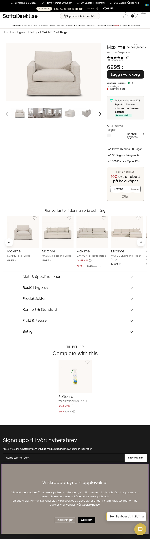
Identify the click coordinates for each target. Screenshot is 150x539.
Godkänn (87, 520)
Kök (62, 25)
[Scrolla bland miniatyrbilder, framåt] (98, 114)
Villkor (125, 196)
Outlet (116, 25)
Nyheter (110, 25)
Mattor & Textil (71, 25)
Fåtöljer (34, 32)
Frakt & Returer (35, 320)
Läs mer (130, 104)
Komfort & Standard (40, 309)
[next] (141, 242)
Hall (58, 25)
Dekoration (91, 25)
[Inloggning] (126, 16)
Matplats (44, 25)
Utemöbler (16, 25)
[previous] (9, 242)
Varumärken (125, 25)
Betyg (28, 331)
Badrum (53, 25)
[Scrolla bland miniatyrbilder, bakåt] (8, 114)
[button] (75, 9)
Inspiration (135, 25)
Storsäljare (101, 25)
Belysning (82, 25)
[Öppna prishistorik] (90, 261)
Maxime (119, 47)
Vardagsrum (27, 25)
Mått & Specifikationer (41, 277)
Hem (6, 32)
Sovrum (36, 25)
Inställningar (65, 520)
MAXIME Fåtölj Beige (55, 32)
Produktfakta (34, 298)
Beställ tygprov (132, 135)
